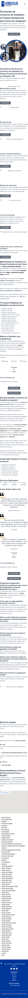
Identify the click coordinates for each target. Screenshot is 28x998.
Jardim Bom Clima (6, 882)
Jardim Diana (5, 892)
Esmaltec (21, 272)
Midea (8, 272)
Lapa (2, 955)
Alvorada (4, 821)
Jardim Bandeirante (7, 878)
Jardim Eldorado (6, 896)
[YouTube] (14, 969)
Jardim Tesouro (6, 941)
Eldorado (4, 860)
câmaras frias (4, 428)
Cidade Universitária (7, 839)
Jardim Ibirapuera (6, 908)
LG (7, 436)
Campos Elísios (5, 835)
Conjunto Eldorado (6, 841)
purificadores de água (15, 428)
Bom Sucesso (5, 829)
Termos (14, 976)
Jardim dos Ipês (6, 894)
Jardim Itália (4, 910)
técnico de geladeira (21, 424)
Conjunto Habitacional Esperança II (11, 843)
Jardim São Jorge (6, 933)
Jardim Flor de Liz (6, 902)
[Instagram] (11, 969)
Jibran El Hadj (5, 945)
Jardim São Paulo (6, 935)
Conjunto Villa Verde (7, 856)
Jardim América (5, 870)
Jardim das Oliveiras (7, 888)
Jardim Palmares (6, 916)
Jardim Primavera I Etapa (8, 922)
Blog (14, 978)
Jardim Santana (5, 931)
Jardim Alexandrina (7, 866)
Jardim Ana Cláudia (7, 872)
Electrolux (16, 434)
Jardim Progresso (6, 924)
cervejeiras (17, 430)
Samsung (2, 436)
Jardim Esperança (6, 898)
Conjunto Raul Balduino (8, 854)
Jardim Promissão (6, 927)
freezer (22, 593)
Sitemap (14, 980)
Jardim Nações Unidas (8, 914)
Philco (2, 274)
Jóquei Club (5, 951)
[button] (2, 361)
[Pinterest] (17, 969)
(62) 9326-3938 (6, 765)
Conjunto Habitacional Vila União (11, 850)
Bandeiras (4, 825)
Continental (14, 272)
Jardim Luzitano (6, 912)
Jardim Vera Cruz (6, 943)
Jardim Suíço (5, 939)
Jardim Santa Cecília (7, 929)
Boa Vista (4, 827)
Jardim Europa (5, 900)
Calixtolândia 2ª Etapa (7, 833)
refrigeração (3, 593)
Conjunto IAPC (5, 852)
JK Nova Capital (6, 947)
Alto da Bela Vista (6, 819)
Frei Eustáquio (5, 862)
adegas (20, 345)
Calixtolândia (5, 831)
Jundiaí (3, 953)
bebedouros (3, 430)
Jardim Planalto (5, 920)
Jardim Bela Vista (6, 880)
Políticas (14, 974)
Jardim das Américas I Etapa (9, 886)
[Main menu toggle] (25, 4)
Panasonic (23, 270)
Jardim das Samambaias (8, 890)
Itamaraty (4, 864)
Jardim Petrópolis (6, 918)
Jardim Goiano (5, 904)
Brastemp (12, 436)
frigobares (24, 430)
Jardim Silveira (5, 937)
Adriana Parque (5, 817)
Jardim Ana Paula (6, 874)
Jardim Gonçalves (6, 906)
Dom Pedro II (5, 858)
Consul (22, 434)
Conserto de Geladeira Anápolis (11, 266)
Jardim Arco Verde (6, 876)
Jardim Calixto (5, 884)
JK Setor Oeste (5, 949)
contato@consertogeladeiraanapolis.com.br (14, 752)
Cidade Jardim (5, 837)
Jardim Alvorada (6, 868)
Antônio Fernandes (7, 823)
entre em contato (20, 740)
